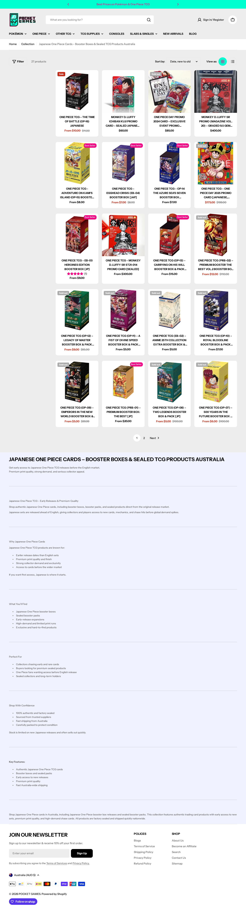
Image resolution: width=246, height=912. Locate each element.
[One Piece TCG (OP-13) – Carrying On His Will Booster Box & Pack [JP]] (169, 235)
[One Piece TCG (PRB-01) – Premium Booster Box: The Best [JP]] (123, 382)
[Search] (149, 20)
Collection (27, 44)
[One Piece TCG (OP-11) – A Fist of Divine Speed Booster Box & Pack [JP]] (123, 310)
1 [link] (136, 438)
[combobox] (100, 19)
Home (13, 44)
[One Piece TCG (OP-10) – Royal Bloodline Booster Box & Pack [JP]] (215, 310)
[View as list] (232, 61)
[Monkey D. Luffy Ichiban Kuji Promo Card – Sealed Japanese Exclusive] (123, 91)
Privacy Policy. (81, 863)
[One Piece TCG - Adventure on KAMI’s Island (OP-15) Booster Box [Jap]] (77, 163)
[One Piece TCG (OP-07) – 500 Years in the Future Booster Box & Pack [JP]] (215, 382)
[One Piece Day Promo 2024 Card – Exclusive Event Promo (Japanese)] (169, 91)
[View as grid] (222, 61)
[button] (68, 4)
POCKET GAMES (29, 894)
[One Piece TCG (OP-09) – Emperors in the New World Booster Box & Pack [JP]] (77, 382)
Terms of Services (56, 863)
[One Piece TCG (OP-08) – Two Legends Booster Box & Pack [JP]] (169, 382)
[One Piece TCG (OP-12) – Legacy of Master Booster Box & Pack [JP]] (77, 310)
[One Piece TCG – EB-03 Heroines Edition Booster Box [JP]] (77, 235)
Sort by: (160, 61)
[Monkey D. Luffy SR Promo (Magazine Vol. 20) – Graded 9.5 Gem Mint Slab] (215, 91)
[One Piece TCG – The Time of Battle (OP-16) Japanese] (77, 91)
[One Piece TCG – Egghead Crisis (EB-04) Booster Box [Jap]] (123, 163)
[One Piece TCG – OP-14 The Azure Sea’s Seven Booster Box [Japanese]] (169, 163)
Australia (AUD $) (25, 875)
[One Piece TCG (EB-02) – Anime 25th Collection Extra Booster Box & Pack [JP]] (169, 310)
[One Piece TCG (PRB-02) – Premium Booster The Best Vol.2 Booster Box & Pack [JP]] (215, 235)
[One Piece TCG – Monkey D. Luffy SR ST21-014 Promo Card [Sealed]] (123, 235)
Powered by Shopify (54, 894)
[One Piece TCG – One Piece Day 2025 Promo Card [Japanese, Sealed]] (215, 163)
